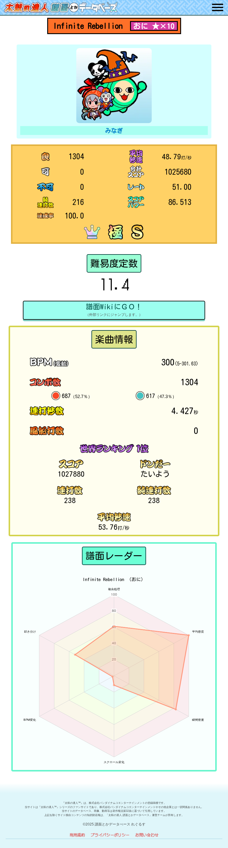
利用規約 (77, 835)
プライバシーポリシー (110, 835)
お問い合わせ (147, 835)
